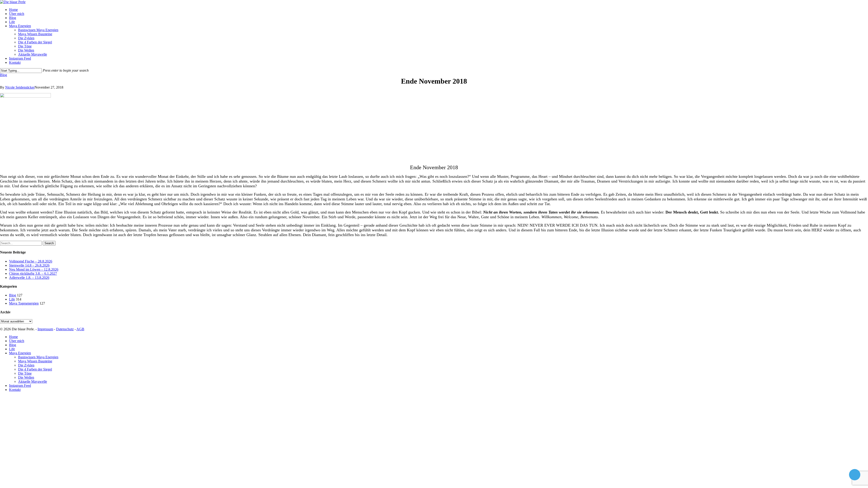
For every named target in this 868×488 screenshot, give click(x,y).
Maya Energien (20, 353)
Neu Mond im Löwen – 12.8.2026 (33, 269)
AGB (80, 329)
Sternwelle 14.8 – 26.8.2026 (29, 265)
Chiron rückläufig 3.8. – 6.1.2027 (33, 273)
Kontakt (15, 390)
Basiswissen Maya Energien (38, 357)
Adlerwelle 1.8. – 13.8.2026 (29, 277)
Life (12, 299)
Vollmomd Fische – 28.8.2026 (30, 261)
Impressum (45, 329)
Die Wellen (26, 377)
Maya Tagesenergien (24, 303)
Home (13, 337)
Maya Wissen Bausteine (35, 361)
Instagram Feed (20, 385)
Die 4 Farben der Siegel (35, 369)
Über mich (16, 341)
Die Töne (25, 373)
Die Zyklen (26, 365)
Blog (3, 75)
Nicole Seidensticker (20, 87)
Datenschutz (65, 329)
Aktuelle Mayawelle (32, 381)
